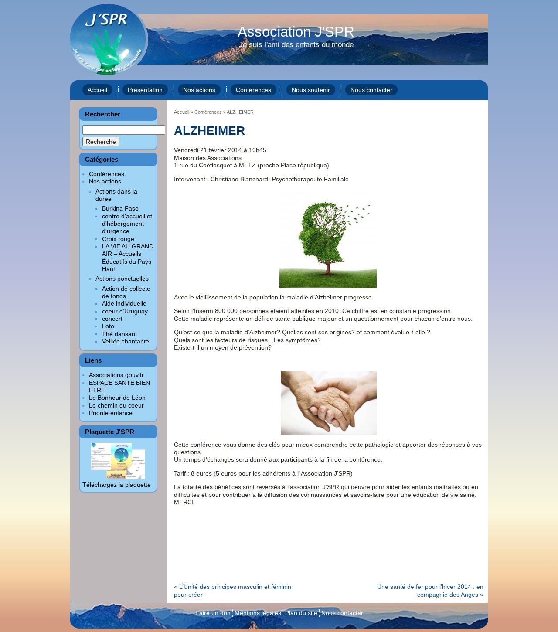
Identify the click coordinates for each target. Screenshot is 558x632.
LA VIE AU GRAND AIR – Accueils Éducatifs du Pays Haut (127, 257)
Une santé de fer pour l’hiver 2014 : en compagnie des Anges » (430, 590)
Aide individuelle (124, 303)
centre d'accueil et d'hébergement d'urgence (127, 224)
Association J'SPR (296, 37)
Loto (108, 326)
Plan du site (301, 612)
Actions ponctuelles (122, 278)
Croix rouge (118, 238)
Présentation (145, 89)
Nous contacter (371, 89)
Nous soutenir (311, 89)
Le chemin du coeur (116, 405)
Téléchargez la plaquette (116, 484)
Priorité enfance (111, 412)
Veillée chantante (125, 341)
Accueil (97, 89)
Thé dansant (119, 333)
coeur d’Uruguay (125, 311)
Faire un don (213, 612)
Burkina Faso (120, 208)
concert (112, 318)
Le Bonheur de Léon (117, 397)
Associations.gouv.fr (116, 374)
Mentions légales (258, 612)
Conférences (253, 89)
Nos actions (199, 89)
